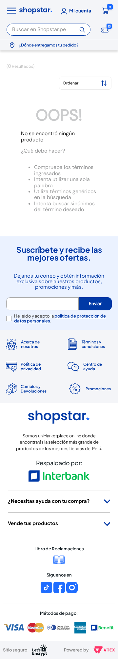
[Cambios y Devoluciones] (28, 389)
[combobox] (48, 29)
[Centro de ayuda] (89, 366)
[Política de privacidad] (28, 366)
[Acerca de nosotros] (28, 344)
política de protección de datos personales (60, 318)
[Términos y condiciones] (89, 344)
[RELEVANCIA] (85, 83)
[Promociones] (89, 389)
